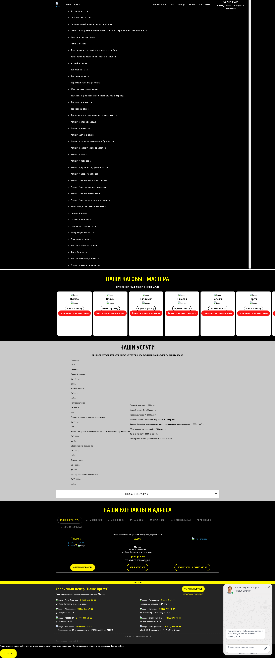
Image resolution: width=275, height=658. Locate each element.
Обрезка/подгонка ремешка (85, 82)
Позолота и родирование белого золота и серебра (98, 95)
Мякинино (69, 626)
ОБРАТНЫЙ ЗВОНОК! (82, 567)
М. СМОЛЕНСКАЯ (94, 520)
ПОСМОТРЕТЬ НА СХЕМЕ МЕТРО (192, 567)
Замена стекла (78, 43)
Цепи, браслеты (79, 252)
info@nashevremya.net (193, 594)
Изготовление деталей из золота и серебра (94, 50)
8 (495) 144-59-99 (76, 543)
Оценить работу (74, 308)
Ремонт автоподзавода (83, 122)
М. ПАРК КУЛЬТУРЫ (69, 520)
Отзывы (192, 4)
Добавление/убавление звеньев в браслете (93, 24)
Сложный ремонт (80, 213)
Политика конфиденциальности (137, 637)
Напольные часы (79, 69)
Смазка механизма (81, 219)
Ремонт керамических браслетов (88, 148)
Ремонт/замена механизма (85, 193)
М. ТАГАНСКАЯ (137, 520)
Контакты (204, 4)
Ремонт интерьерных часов (85, 265)
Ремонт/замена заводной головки (89, 180)
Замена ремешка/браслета (85, 37)
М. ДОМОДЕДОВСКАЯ (71, 526)
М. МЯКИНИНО (204, 520)
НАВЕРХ (138, 583)
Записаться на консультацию (74, 313)
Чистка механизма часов (84, 245)
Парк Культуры (72, 600)
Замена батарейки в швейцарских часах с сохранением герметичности (109, 30)
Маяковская (70, 609)
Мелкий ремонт (79, 63)
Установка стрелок (81, 239)
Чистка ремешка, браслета (85, 258)
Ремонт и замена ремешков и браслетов (92, 141)
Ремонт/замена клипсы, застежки (89, 187)
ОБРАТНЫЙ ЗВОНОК (193, 589)
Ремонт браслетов (80, 128)
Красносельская (156, 618)
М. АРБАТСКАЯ (157, 520)
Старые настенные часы (83, 226)
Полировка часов (80, 109)
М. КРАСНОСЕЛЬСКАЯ (180, 520)
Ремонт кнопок (79, 154)
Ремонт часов (72, 4)
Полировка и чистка (81, 102)
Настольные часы (80, 76)
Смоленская (154, 600)
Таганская (153, 609)
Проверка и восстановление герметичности (94, 115)
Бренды (181, 4)
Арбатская (70, 618)
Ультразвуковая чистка (83, 232)
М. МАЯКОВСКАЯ (116, 520)
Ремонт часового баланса (84, 174)
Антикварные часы (81, 11)
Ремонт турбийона (81, 161)
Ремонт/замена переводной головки (90, 200)
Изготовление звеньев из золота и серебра (93, 56)
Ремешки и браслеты (164, 4)
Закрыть (8, 653)
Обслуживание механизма (84, 89)
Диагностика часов (81, 17)
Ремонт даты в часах (82, 135)
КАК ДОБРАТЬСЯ (137, 567)
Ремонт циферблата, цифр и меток (89, 167)
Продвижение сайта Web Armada (69, 641)
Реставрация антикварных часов (88, 206)
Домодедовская (156, 626)
